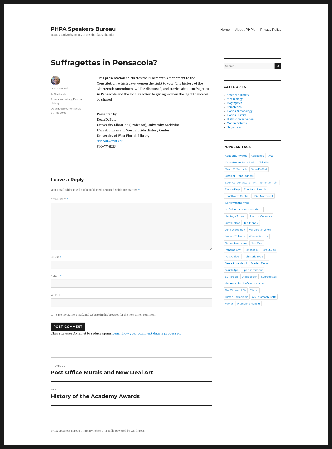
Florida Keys (232, 189)
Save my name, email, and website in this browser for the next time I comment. (106, 314)
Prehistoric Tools (253, 256)
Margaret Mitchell (260, 229)
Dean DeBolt (59, 108)
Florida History (236, 115)
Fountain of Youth (255, 189)
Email (56, 276)
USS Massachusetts (264, 296)
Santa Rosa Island (236, 263)
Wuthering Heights (248, 303)
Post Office (232, 256)
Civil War (263, 162)
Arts (270, 155)
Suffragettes (58, 112)
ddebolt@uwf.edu (110, 141)
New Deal (257, 243)
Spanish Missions (252, 269)
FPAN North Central (237, 196)
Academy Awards (236, 155)
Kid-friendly (251, 222)
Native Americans (236, 243)
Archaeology (235, 99)
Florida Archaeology (239, 111)
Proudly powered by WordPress (124, 430)
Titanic (254, 290)
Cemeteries (234, 107)
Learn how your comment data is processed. (146, 333)
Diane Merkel (59, 88)
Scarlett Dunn (259, 263)
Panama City (233, 249)
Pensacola (74, 108)
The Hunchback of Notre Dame (244, 283)
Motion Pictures (237, 123)
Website (57, 294)
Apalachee (257, 155)
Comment (59, 199)
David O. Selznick (236, 169)
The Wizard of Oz (235, 290)
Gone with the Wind (237, 202)
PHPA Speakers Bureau (83, 29)
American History (61, 99)
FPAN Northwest (263, 196)
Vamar (229, 303)
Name (56, 257)
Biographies (234, 103)
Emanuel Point (269, 182)
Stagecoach (249, 276)
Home (225, 30)
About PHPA (245, 30)
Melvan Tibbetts (235, 236)
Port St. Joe (268, 249)
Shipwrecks (234, 127)
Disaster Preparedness (239, 175)
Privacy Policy (270, 30)
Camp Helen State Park (240, 162)
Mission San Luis (258, 236)
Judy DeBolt (232, 222)
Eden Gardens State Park (240, 182)
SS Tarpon (231, 276)
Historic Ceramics (261, 216)
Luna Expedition (235, 229)
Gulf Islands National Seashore (243, 209)
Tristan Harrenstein (236, 296)
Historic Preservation (240, 119)
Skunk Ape (232, 269)
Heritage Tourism (235, 216)
